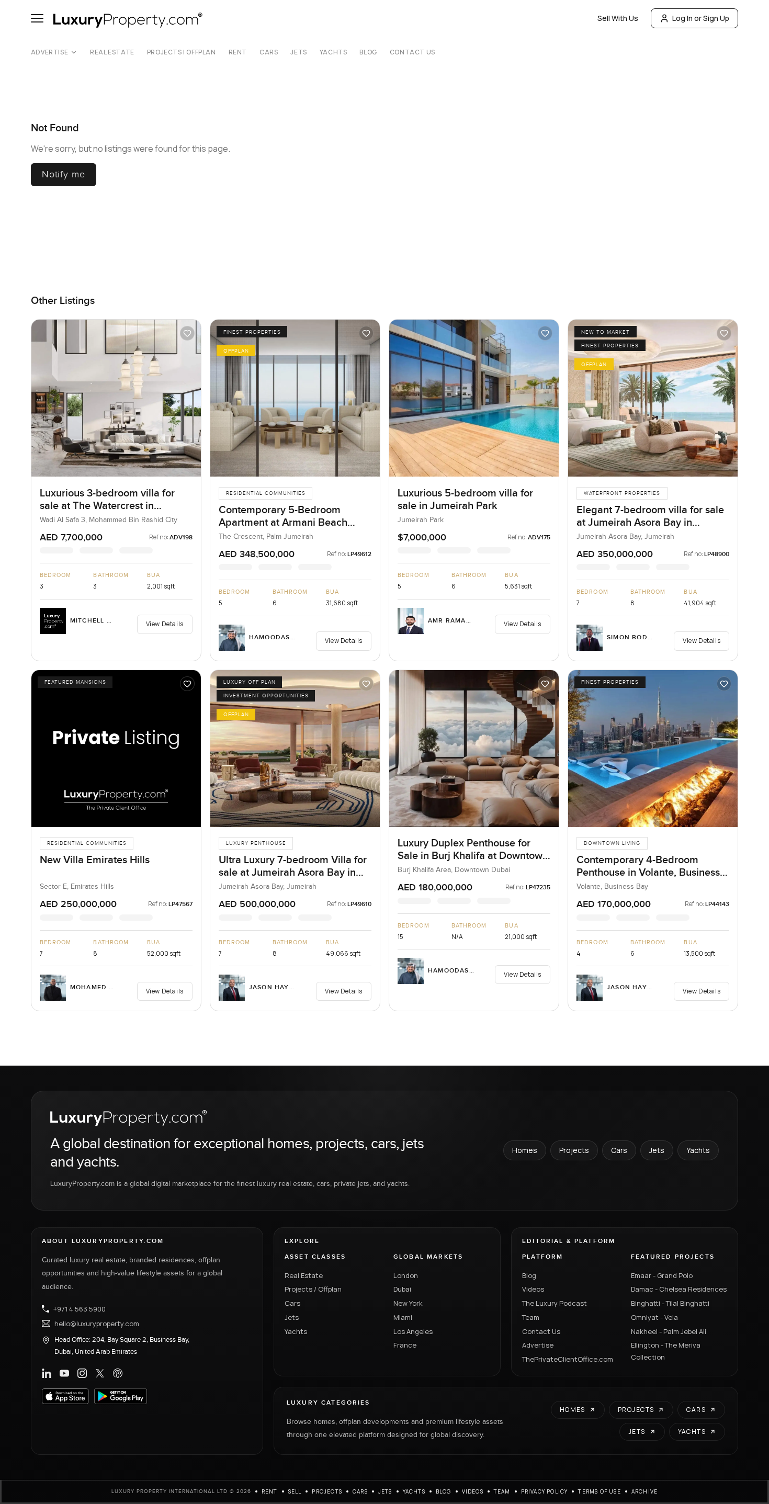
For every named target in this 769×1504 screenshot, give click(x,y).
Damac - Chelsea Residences (679, 1289)
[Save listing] (187, 333)
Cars (268, 52)
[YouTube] (64, 1373)
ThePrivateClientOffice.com (567, 1359)
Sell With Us (617, 18)
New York (408, 1303)
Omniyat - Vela (654, 1317)
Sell (295, 1491)
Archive (644, 1491)
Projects (574, 1150)
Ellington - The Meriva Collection (665, 1351)
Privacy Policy (544, 1491)
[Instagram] (82, 1373)
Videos (533, 1289)
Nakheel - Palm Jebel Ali (668, 1331)
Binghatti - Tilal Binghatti (670, 1303)
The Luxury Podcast (554, 1303)
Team (530, 1317)
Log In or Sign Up (700, 18)
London (405, 1275)
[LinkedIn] (46, 1373)
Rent (238, 52)
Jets (298, 52)
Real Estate (112, 52)
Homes (524, 1150)
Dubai (402, 1289)
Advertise (49, 52)
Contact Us (412, 52)
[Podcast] (117, 1373)
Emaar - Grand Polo (662, 1275)
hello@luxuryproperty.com (96, 1323)
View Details (165, 623)
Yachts (333, 52)
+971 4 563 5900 (79, 1309)
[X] (100, 1373)
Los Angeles (413, 1331)
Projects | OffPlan (181, 52)
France (404, 1345)
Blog (368, 52)
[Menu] (37, 18)
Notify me (63, 174)
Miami (402, 1317)
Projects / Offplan (313, 1289)
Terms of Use (599, 1491)
